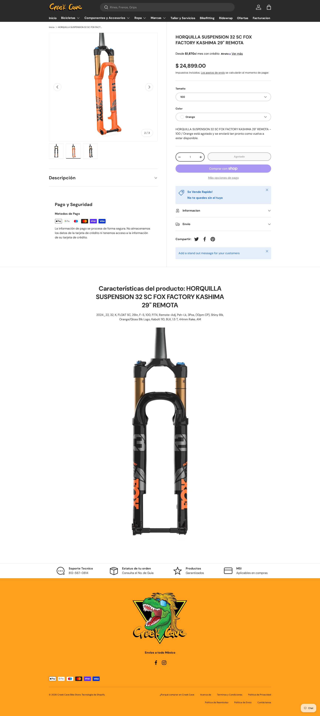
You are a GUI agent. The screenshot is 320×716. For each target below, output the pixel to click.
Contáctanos (264, 702)
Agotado (239, 156)
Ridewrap (226, 18)
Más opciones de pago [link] (223, 178)
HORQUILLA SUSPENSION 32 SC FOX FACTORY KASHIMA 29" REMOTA (80, 27)
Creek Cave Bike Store (69, 694)
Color (179, 108)
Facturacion (261, 18)
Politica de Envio (242, 702)
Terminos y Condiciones (229, 694)
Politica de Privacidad (259, 694)
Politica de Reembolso (216, 702)
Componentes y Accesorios (104, 18)
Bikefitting (207, 18)
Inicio (53, 18)
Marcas (156, 18)
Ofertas (242, 18)
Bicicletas (68, 18)
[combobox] (167, 7)
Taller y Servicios (183, 18)
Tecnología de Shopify (93, 694)
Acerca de (205, 694)
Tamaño (181, 88)
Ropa (138, 18)
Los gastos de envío (213, 72)
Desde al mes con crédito (209, 54)
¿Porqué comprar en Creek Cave (177, 694)
